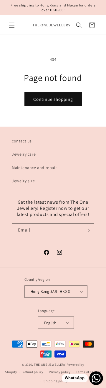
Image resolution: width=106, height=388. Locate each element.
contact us (22, 141)
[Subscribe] (87, 230)
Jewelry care (24, 154)
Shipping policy (56, 381)
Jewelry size (23, 180)
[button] (11, 25)
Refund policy (32, 372)
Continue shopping (53, 99)
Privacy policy (60, 372)
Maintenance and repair (34, 167)
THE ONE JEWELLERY (50, 365)
